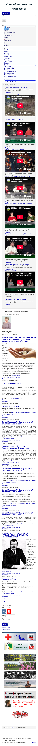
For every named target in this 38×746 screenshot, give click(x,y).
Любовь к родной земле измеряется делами (17, 176)
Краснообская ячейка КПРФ (10, 73)
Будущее (6, 53)
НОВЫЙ (6, 45)
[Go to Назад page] (5, 600)
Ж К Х (6, 70)
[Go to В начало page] (5, 598)
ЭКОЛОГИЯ (7, 66)
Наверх (34, 742)
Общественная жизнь (10, 71)
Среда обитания (8, 55)
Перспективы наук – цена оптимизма (15, 299)
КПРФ (6, 42)
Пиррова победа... (9, 579)
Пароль (4, 619)
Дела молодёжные (8, 79)
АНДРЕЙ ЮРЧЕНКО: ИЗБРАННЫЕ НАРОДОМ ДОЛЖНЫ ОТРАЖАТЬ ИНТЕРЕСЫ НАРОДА (15, 535)
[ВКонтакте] (4, 611)
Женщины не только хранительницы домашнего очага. (18, 204)
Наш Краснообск (8, 50)
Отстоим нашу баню (9, 78)
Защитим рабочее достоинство (14, 119)
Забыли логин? (6, 627)
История (6, 51)
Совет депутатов (9, 60)
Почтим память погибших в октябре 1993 (16, 87)
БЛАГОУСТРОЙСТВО (10, 68)
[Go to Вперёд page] (5, 601)
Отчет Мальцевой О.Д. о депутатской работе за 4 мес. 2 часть (17, 491)
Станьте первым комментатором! (11, 377)
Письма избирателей (9, 74)
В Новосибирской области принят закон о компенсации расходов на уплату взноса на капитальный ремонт (19, 339)
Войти (4, 624)
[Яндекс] (9, 611)
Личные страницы (8, 56)
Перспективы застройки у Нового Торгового (17, 264)
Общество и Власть (9, 32)
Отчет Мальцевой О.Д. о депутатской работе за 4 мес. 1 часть (17, 514)
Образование (8, 35)
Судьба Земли (8, 61)
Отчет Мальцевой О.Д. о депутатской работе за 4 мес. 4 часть (17, 423)
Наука (6, 37)
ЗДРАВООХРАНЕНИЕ (10, 81)
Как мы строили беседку (12, 94)
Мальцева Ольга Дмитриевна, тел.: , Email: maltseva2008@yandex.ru (19, 413)
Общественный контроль (10, 76)
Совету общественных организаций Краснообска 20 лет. (19, 234)
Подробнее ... (9, 92)
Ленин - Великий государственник (14, 149)
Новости (6, 30)
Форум (6, 44)
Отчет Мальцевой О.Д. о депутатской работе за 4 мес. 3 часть (17, 469)
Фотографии (7, 58)
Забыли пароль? (6, 629)
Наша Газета (7, 40)
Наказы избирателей (10, 406)
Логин (3, 615)
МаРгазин (6, 63)
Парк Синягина (7, 64)
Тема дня (6, 29)
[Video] (20, 646)
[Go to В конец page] (5, 603)
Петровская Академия (9, 39)
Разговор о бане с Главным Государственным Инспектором (15, 447)
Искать (6, 13)
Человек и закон (15, 375)
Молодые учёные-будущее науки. (14, 271)
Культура (6, 34)
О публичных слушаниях (12, 383)
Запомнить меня (7, 622)
